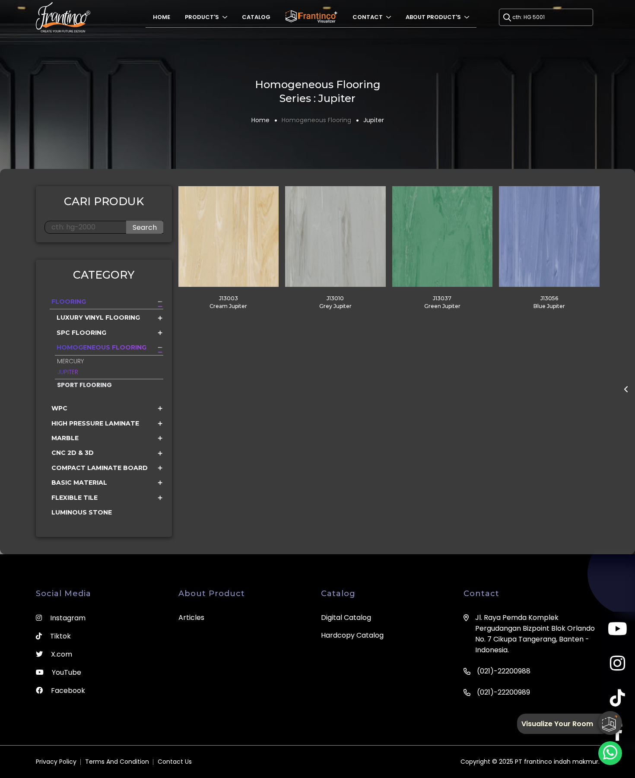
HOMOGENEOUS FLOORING (101, 347)
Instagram (67, 618)
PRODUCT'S (202, 17)
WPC (59, 408)
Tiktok (59, 636)
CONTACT (368, 17)
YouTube (65, 672)
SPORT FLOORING (84, 385)
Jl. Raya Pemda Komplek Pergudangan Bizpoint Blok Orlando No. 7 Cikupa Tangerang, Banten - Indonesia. (535, 634)
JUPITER (67, 372)
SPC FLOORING (81, 333)
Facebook (67, 690)
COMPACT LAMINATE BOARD (99, 468)
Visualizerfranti (311, 17)
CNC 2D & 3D (72, 453)
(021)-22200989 (503, 692)
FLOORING (68, 301)
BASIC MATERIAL (79, 482)
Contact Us (175, 761)
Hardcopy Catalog (352, 635)
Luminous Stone (81, 512)
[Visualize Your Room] (610, 723)
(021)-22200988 (503, 671)
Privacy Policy (56, 761)
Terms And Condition (117, 761)
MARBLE (65, 438)
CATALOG (256, 17)
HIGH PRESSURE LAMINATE (95, 423)
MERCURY (70, 361)
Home (161, 17)
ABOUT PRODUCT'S (434, 17)
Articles (191, 617)
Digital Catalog (346, 617)
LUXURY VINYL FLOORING (98, 317)
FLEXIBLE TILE (74, 498)
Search (145, 227)
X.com (60, 654)
